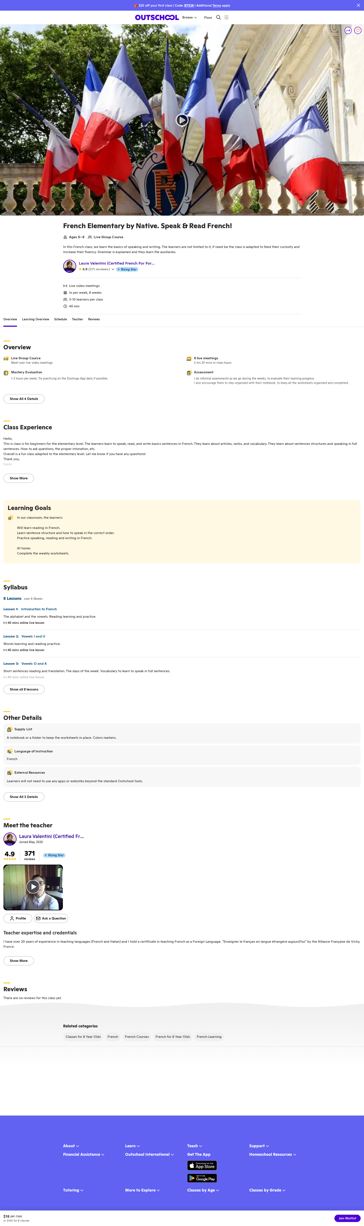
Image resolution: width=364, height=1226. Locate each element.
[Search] (218, 17)
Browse (187, 17)
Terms (216, 5)
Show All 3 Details (24, 797)
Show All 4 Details (24, 399)
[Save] (357, 30)
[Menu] (226, 17)
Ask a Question (54, 918)
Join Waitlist (347, 1218)
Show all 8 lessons (24, 689)
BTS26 (189, 5)
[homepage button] (157, 17)
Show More (19, 478)
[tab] (10, 319)
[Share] (348, 30)
